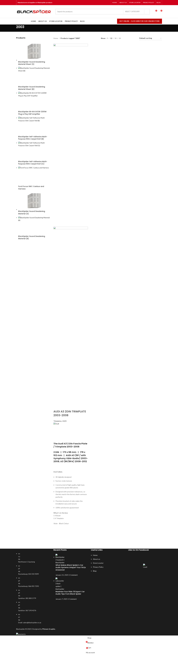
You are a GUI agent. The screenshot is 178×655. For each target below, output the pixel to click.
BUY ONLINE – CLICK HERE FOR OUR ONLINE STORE (140, 21)
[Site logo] (34, 11)
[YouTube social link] (105, 2)
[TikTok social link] (108, 2)
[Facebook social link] (98, 2)
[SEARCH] (147, 11)
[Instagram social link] (101, 2)
